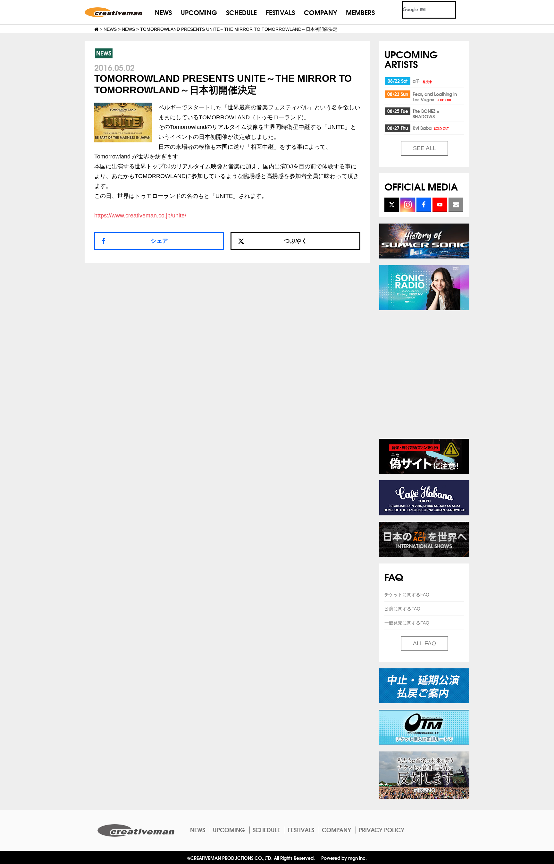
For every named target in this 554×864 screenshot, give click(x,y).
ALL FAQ (424, 643)
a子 (422, 80)
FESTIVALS (280, 12)
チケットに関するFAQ (406, 594)
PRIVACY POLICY (381, 829)
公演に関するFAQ (402, 608)
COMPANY (320, 12)
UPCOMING (199, 12)
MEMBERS (360, 12)
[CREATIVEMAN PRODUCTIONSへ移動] (96, 29)
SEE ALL (424, 148)
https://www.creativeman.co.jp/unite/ (140, 215)
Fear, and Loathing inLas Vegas (435, 96)
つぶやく (295, 241)
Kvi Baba (431, 127)
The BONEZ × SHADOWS (426, 113)
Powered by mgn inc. (344, 857)
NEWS (163, 12)
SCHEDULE (241, 12)
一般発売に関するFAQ (406, 622)
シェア (159, 241)
